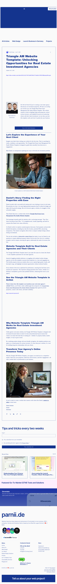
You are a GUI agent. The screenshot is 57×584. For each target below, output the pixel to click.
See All (54, 454)
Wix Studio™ (52, 567)
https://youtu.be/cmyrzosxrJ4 (12, 293)
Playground (4, 561)
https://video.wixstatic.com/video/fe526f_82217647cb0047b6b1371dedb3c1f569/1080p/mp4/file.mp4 (28, 75)
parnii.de (13, 514)
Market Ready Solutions (7, 553)
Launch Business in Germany (33, 41)
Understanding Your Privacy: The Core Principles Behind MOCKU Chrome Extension (13, 474)
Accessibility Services (7, 559)
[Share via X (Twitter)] (10, 414)
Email (3, 432)
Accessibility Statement (44, 549)
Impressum (41, 546)
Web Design (16, 41)
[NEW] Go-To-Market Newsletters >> (25, 563)
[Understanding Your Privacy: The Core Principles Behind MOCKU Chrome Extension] (15, 464)
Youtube (22, 549)
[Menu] (24, 9)
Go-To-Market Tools (7, 557)
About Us (4, 547)
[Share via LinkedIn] (13, 414)
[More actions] (50, 52)
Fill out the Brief (25, 546)
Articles (3, 555)
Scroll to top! (41, 551)
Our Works (4, 551)
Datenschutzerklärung (43, 548)
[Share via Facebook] (7, 414)
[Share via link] (17, 414)
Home (3, 545)
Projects (49, 41)
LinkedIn (22, 548)
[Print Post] (20, 414)
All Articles (5, 41)
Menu (3, 543)
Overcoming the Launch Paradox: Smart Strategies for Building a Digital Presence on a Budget (43, 474)
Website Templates (9, 405)
